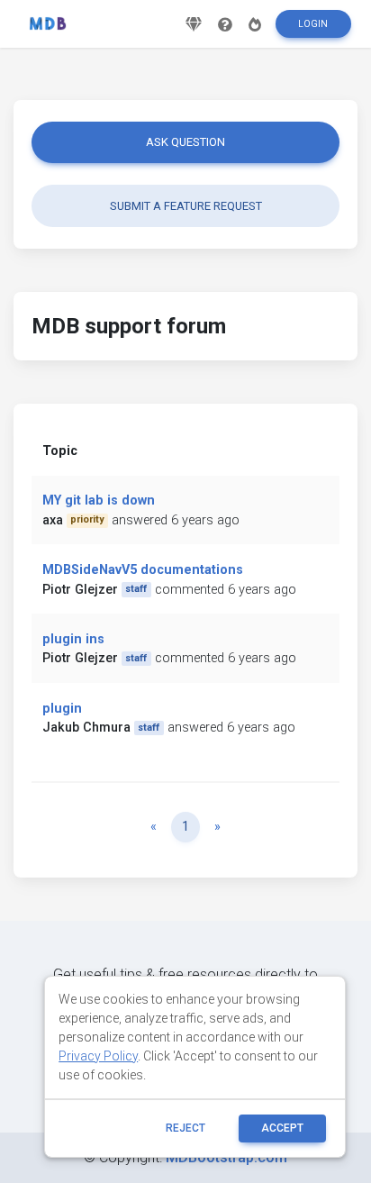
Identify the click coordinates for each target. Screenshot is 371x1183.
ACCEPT (282, 1128)
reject (185, 1128)
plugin (62, 708)
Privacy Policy (98, 1056)
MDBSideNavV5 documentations (142, 570)
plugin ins (73, 639)
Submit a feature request (186, 206)
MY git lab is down (98, 500)
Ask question (185, 142)
